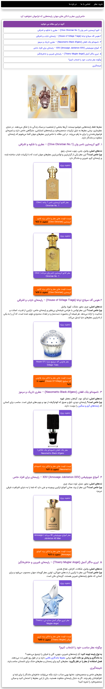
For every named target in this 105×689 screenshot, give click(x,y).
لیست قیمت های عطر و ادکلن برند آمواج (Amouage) (54, 553)
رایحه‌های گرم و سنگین (88, 406)
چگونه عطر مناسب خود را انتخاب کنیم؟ (84, 59)
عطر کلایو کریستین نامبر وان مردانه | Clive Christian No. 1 (52, 274)
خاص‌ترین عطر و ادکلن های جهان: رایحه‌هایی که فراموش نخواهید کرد (52, 16)
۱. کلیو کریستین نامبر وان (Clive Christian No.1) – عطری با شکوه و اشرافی (69, 30)
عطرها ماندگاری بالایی (55, 658)
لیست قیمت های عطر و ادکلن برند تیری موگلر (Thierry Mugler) (54, 638)
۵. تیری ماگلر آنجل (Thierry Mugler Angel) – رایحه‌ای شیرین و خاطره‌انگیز (69, 53)
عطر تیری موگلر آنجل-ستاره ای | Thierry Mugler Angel (52, 622)
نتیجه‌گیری (96, 65)
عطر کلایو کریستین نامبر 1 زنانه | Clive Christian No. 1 (52, 204)
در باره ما (73, 4)
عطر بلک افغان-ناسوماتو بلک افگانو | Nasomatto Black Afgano (52, 452)
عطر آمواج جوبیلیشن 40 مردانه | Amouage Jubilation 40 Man (52, 537)
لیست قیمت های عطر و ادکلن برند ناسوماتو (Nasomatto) (52, 468)
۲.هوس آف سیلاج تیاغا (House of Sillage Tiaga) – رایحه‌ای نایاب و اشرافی (68, 36)
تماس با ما (85, 4)
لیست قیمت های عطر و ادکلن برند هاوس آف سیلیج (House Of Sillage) (53, 381)
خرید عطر (98, 4)
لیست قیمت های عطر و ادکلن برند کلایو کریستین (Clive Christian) (53, 220)
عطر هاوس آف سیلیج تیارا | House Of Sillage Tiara (52, 363)
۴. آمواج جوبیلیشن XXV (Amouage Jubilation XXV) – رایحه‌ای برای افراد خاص (67, 48)
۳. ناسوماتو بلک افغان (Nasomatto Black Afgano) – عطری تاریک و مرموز (69, 42)
